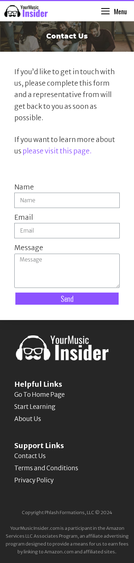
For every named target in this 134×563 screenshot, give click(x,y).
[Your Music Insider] (28, 11)
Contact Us (30, 456)
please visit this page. (57, 151)
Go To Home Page (39, 395)
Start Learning (34, 407)
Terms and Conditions (46, 468)
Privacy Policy (34, 480)
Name (24, 187)
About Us (27, 419)
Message (28, 247)
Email (23, 217)
